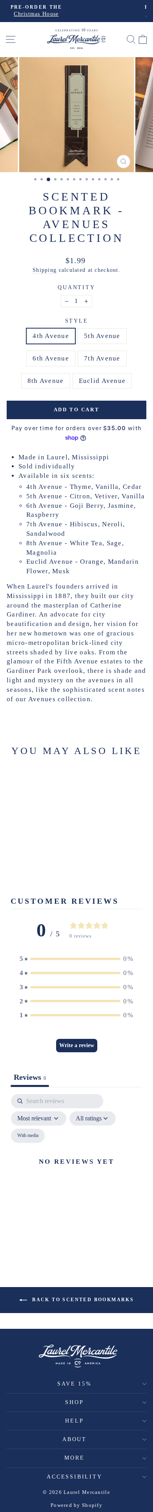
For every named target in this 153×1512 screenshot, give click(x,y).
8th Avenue (45, 381)
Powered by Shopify (76, 1505)
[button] (76, 959)
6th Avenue (51, 358)
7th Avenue (102, 358)
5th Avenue (102, 336)
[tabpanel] (76, 1171)
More (74, 1458)
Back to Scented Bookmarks (82, 1299)
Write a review (76, 1045)
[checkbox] (28, 1136)
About (74, 1439)
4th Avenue (51, 336)
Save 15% (74, 1384)
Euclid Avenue (102, 381)
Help (74, 1421)
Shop (74, 1402)
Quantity (76, 287)
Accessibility (74, 1477)
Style (76, 321)
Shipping (44, 270)
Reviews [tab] (30, 1077)
